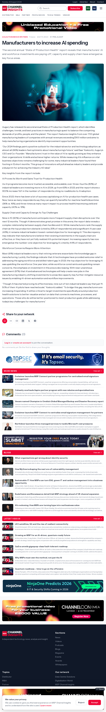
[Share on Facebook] (35, 320)
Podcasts (59, 645)
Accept (94, 702)
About (92, 2)
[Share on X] (28, 320)
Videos (58, 641)
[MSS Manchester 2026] (53, 441)
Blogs (57, 649)
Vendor (66, 15)
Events (58, 657)
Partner (26, 15)
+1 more (32, 37)
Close (101, 689)
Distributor (8, 15)
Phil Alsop (58, 37)
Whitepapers (61, 664)
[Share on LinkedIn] (22, 320)
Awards (58, 660)
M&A (18, 15)
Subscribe (75, 8)
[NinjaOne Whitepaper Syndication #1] (53, 586)
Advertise (84, 2)
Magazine (59, 653)
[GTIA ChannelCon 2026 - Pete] (53, 26)
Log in (75, 2)
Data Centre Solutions (65, 676)
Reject (81, 702)
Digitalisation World (64, 680)
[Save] (4, 320)
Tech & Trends (54, 15)
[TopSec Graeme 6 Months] (53, 359)
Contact (100, 2)
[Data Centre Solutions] (88, 8)
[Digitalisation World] (94, 8)
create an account (22, 342)
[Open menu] (101, 8)
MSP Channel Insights (64, 684)
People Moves (38, 15)
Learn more (45, 705)
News (57, 637)
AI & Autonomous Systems (15, 37)
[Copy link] (10, 320)
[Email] (16, 320)
